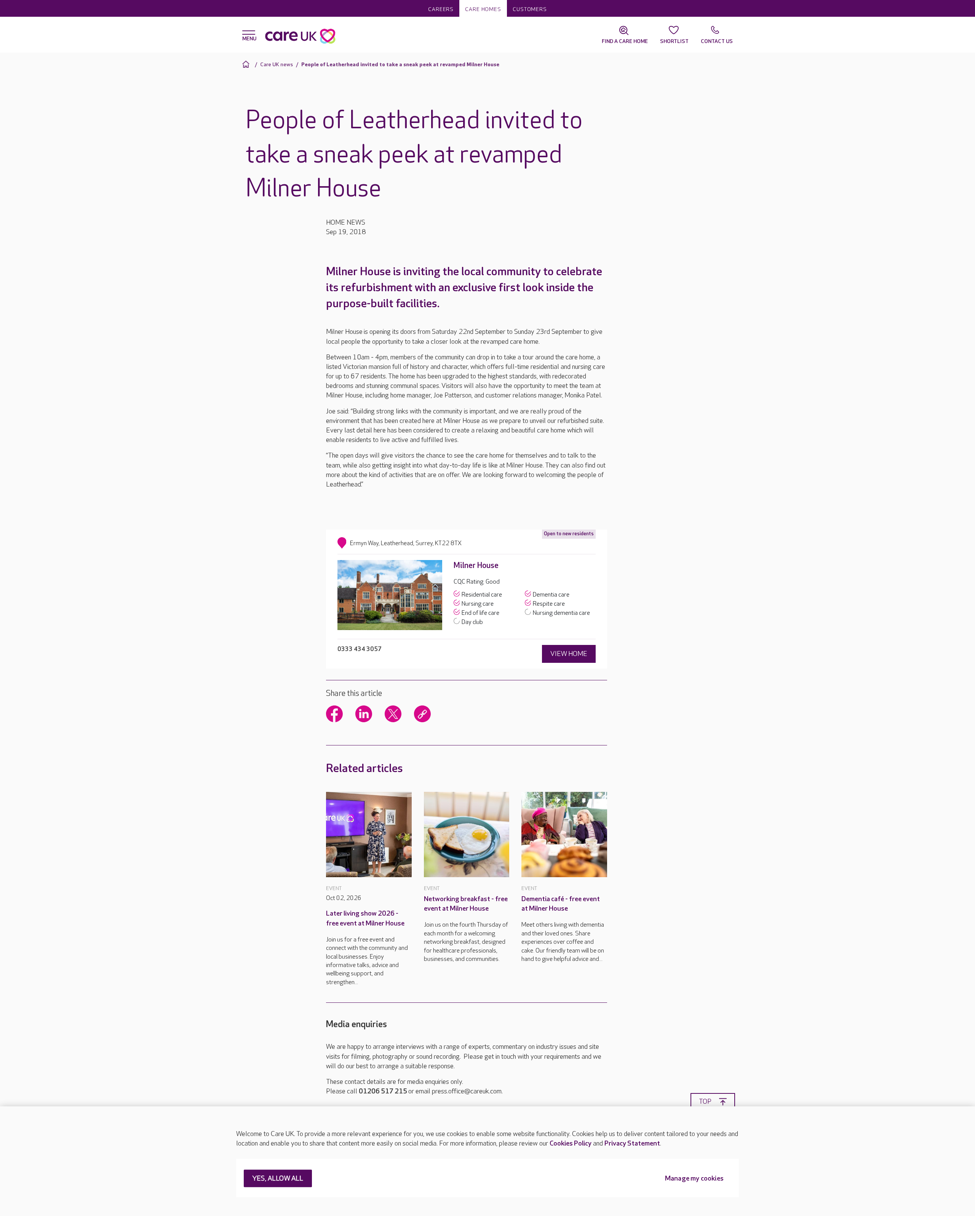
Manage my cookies (694, 1179)
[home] (247, 64)
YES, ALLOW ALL (278, 1179)
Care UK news (276, 64)
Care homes (483, 9)
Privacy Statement (632, 1143)
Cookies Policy (570, 1143)
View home (568, 654)
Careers (441, 9)
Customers (530, 9)
